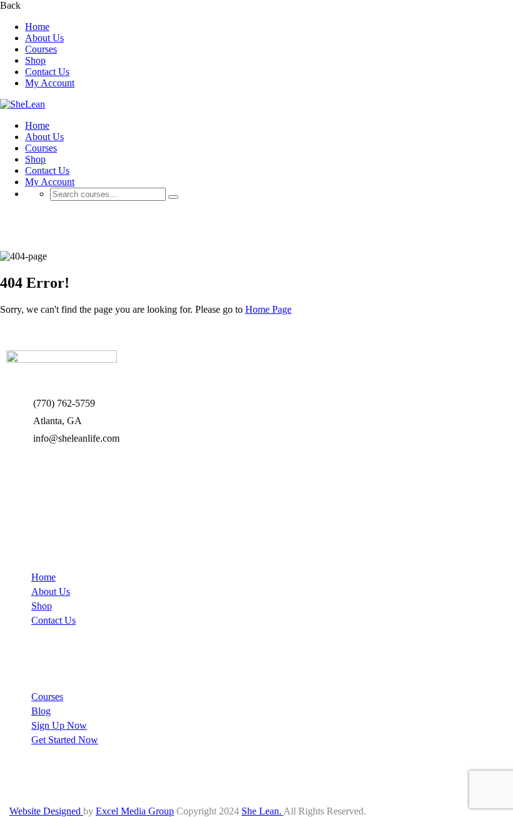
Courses (41, 49)
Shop (35, 60)
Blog (41, 711)
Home (37, 26)
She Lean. (262, 811)
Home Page (268, 309)
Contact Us (47, 71)
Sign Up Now (59, 725)
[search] (173, 197)
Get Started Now (64, 739)
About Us (44, 38)
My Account (49, 83)
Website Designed (46, 811)
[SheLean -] (22, 104)
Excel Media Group (135, 811)
